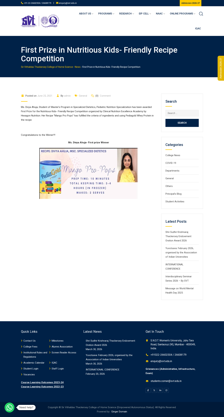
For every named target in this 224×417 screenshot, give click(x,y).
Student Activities (174, 201)
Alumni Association (62, 346)
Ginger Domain (119, 411)
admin (67, 95)
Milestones (57, 340)
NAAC (159, 13)
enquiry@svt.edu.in (68, 3)
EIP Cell (144, 13)
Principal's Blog (173, 193)
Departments (172, 170)
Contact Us (29, 340)
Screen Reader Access (64, 352)
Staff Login (58, 368)
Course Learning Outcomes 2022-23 (42, 386)
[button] (9, 407)
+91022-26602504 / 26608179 (168, 354)
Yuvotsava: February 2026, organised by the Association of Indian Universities (181, 252)
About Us (85, 13)
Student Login (30, 368)
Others (169, 186)
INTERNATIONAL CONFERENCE (102, 369)
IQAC (198, 28)
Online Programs (181, 13)
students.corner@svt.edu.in (166, 381)
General (83, 95)
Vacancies (29, 374)
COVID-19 (170, 163)
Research (125, 13)
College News (172, 155)
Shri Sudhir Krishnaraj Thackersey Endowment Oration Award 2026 (178, 236)
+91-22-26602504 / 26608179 (37, 3)
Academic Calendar (33, 362)
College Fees (30, 346)
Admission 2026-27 (190, 3)
